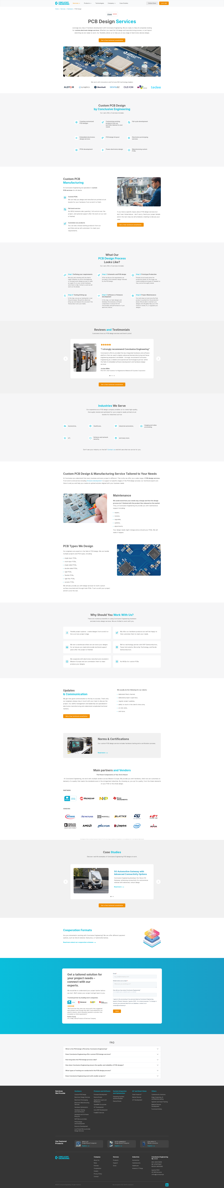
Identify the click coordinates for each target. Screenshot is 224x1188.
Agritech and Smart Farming (160, 1101)
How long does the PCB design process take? (81, 1060)
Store (114, 1165)
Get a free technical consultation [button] (112, 40)
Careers (96, 1171)
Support (115, 1163)
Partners (96, 1165)
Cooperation (97, 1168)
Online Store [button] (152, 3)
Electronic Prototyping (81, 1100)
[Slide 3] (114, 375)
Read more (101, 753)
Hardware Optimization (81, 1107)
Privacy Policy (98, 1174)
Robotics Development (81, 1126)
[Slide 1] (109, 375)
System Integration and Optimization (120, 1092)
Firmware (102, 1091)
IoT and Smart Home (139, 1091)
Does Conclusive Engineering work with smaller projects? (85, 1076)
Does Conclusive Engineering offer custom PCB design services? (88, 1054)
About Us (96, 1160)
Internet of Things (137, 1168)
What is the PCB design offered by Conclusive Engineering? (86, 1049)
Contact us (111, 449)
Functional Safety (157, 1109)
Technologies (99, 3)
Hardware (78, 1091)
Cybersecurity (136, 1163)
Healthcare (135, 1165)
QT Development (99, 1107)
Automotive (135, 1160)
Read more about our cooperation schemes (78, 942)
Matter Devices (136, 1097)
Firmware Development (100, 1094)
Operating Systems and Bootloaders (118, 1097)
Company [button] (111, 3)
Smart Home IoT (137, 1094)
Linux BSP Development (101, 1110)
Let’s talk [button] (164, 3)
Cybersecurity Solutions (158, 1094)
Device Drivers (98, 1097)
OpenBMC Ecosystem (100, 1104)
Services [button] (76, 3)
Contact (96, 1176)
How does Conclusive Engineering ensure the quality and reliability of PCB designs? (94, 1065)
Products (115, 1160)
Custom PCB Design (80, 1094)
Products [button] (87, 3)
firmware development (94, 481)
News (95, 1163)
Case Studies (124, 3)
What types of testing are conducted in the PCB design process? (88, 1070)
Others (154, 1091)
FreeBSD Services (99, 1112)
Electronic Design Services (82, 1097)
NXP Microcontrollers (81, 1119)
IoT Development (137, 1100)
